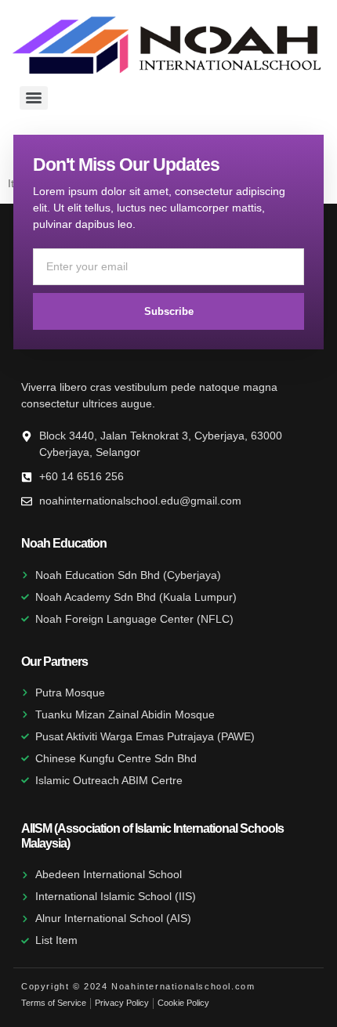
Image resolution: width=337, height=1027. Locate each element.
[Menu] (34, 98)
